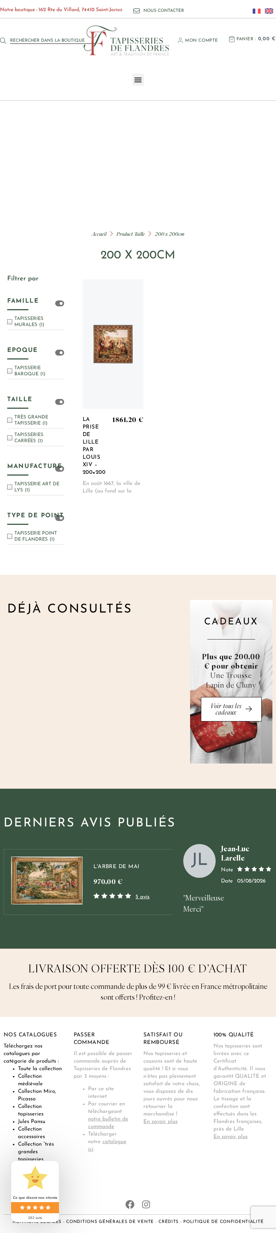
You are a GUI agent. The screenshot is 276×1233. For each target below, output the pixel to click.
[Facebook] (130, 1204)
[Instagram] (146, 1204)
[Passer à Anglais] (267, 11)
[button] (138, 80)
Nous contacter (163, 11)
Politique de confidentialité (223, 1222)
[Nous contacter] (136, 11)
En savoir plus (160, 1121)
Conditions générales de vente (110, 1222)
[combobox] (53, 40)
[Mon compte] (180, 40)
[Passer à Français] (255, 11)
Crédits (168, 1222)
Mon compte (201, 40)
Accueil (99, 233)
